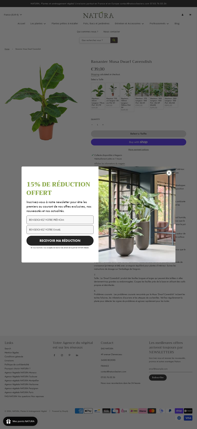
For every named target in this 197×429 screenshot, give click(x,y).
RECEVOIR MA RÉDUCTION (60, 240)
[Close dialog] (169, 173)
